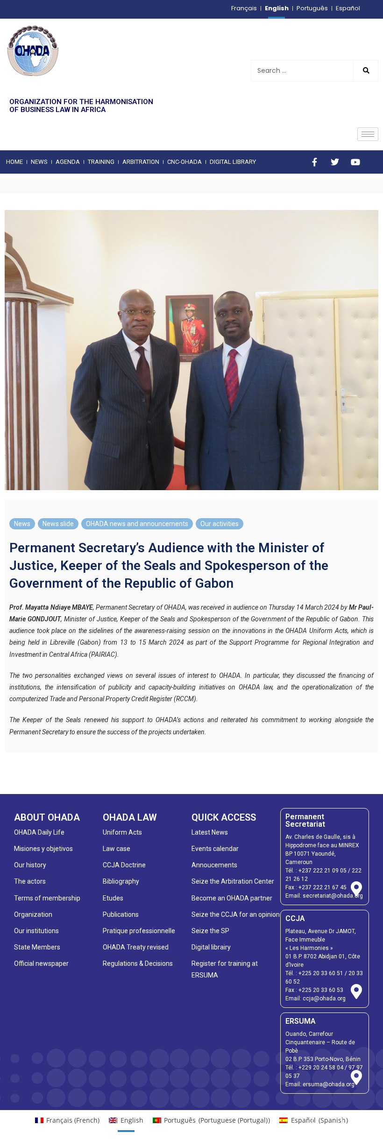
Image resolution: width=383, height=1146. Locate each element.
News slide (58, 523)
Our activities (219, 523)
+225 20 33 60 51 (320, 973)
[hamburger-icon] (367, 134)
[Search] (365, 70)
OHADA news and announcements (137, 523)
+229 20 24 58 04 (320, 1067)
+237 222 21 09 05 (322, 870)
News (22, 523)
